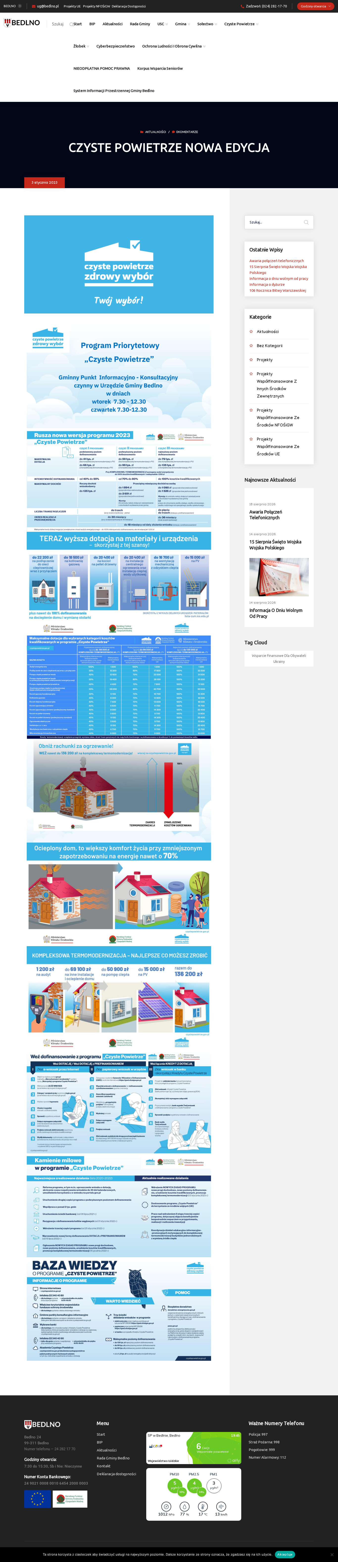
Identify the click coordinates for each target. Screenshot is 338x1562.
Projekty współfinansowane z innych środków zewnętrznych (277, 385)
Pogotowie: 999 (262, 1450)
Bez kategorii (269, 346)
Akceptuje (284, 1554)
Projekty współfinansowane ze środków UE (278, 447)
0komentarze (187, 132)
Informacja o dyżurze (267, 284)
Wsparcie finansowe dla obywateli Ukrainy (279, 659)
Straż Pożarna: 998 (264, 1442)
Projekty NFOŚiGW (96, 6)
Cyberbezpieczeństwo (116, 46)
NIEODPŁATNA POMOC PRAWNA (101, 68)
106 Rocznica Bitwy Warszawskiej (277, 290)
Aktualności (112, 24)
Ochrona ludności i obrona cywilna (172, 46)
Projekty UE (72, 6)
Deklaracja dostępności (116, 1474)
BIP (92, 24)
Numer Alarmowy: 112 (267, 1457)
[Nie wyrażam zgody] (331, 1554)
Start (77, 24)
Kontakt (104, 1466)
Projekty (264, 360)
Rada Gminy (140, 24)
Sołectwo (205, 24)
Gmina (180, 24)
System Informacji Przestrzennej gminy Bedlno (113, 91)
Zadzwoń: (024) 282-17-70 (266, 6)
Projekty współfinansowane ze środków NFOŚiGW (278, 418)
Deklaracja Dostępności (129, 6)
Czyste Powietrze (239, 24)
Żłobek (79, 46)
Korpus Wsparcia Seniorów (160, 68)
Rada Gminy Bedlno (113, 1458)
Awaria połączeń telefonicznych (276, 261)
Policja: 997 (258, 1434)
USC (160, 24)
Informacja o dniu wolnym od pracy (278, 278)
